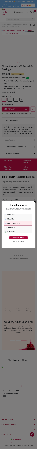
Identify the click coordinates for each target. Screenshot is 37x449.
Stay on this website (18, 241)
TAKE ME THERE (18, 238)
